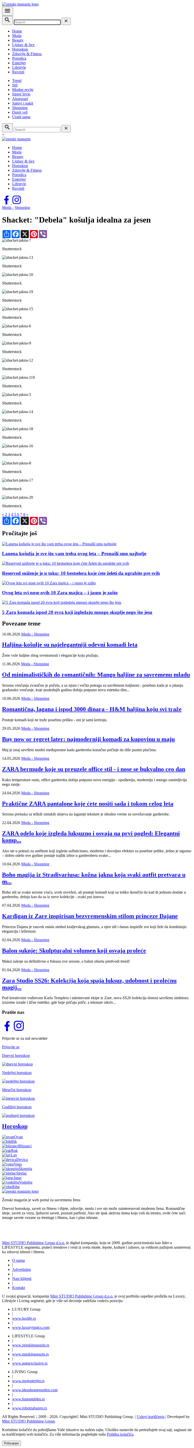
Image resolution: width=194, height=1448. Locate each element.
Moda (16, 36)
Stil (14, 85)
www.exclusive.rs (29, 1363)
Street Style (21, 94)
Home (17, 31)
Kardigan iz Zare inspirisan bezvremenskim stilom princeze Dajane (90, 916)
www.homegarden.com (35, 1390)
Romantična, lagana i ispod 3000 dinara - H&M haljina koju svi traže (92, 709)
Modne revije (22, 89)
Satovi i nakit (22, 103)
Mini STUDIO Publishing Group (28, 1421)
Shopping (20, 108)
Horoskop (20, 49)
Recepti (18, 72)
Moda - (8, 207)
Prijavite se (10, 1047)
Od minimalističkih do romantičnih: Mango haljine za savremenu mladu (96, 674)
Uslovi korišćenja (150, 1416)
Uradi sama (21, 117)
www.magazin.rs (30, 1345)
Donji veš (20, 112)
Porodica (19, 58)
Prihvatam (11, 1443)
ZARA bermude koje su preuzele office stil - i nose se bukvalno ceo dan (93, 769)
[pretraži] (7, 20)
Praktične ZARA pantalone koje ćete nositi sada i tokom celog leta (87, 803)
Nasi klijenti (21, 1278)
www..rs (24, 1318)
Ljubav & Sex (23, 45)
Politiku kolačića (120, 1434)
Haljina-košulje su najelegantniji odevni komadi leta (69, 644)
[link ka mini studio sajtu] (30, 1234)
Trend (16, 80)
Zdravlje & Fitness (27, 54)
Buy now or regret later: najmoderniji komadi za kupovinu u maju (88, 739)
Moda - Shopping (35, 634)
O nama (18, 1260)
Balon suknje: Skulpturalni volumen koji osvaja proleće (74, 950)
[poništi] (66, 21)
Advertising (21, 1269)
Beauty (17, 40)
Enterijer (19, 63)
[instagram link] (16, 203)
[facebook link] (7, 203)
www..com (31, 1327)
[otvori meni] (7, 11)
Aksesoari (20, 99)
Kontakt (18, 1287)
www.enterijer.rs (28, 1381)
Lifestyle (19, 67)
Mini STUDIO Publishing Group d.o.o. (33, 1243)
